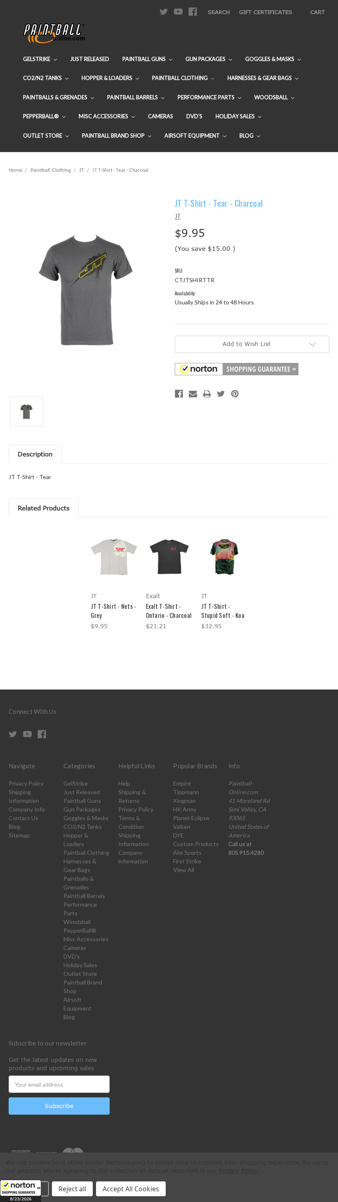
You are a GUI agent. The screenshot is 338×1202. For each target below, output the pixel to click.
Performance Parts (207, 97)
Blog (247, 135)
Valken (181, 826)
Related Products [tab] (44, 508)
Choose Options (114, 563)
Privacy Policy (26, 783)
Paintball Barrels (133, 97)
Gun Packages (206, 59)
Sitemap (19, 835)
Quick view (114, 546)
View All (183, 869)
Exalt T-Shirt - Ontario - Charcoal (169, 610)
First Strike (187, 861)
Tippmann (186, 791)
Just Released (89, 59)
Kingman (184, 800)
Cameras (160, 116)
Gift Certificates (265, 12)
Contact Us (23, 817)
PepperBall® (41, 116)
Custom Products (196, 843)
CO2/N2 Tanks (43, 78)
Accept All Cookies (131, 1188)
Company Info (27, 809)
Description (35, 454)
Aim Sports (187, 852)
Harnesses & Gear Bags (260, 78)
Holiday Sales (236, 116)
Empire (182, 783)
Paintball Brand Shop (114, 135)
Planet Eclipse (191, 817)
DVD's (194, 116)
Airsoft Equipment (192, 135)
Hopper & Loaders (108, 78)
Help (124, 783)
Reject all (72, 1188)
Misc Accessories (104, 116)
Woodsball (271, 97)
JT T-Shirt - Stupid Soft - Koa (222, 610)
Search (219, 12)
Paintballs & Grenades (56, 97)
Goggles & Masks (270, 59)
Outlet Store (43, 135)
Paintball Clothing (180, 78)
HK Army (184, 809)
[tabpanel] (113, 580)
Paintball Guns (144, 59)
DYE (178, 835)
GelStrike (37, 59)
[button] (20, 1191)
